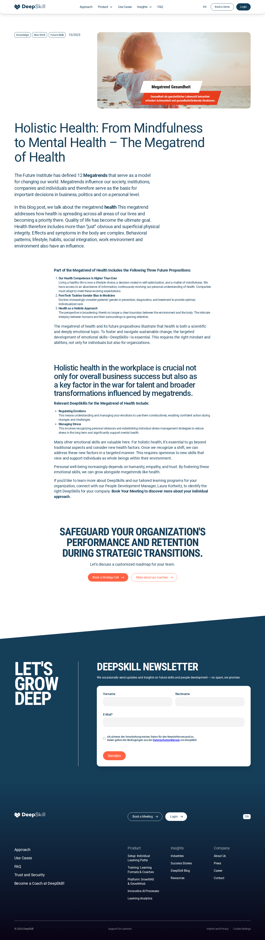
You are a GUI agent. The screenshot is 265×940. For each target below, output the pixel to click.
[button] (105, 7)
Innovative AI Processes (143, 891)
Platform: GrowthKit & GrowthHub (141, 881)
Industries (177, 856)
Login (243, 6)
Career (218, 870)
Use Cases (125, 7)
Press (217, 863)
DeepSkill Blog (180, 870)
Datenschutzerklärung (166, 740)
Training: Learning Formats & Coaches (141, 870)
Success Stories (181, 863)
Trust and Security (29, 875)
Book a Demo (222, 6)
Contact (219, 878)
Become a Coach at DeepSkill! (39, 883)
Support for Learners (120, 928)
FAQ (160, 7)
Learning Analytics (140, 898)
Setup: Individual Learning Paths (139, 858)
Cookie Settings (242, 928)
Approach (86, 7)
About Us (220, 856)
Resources (177, 878)
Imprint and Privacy (218, 928)
